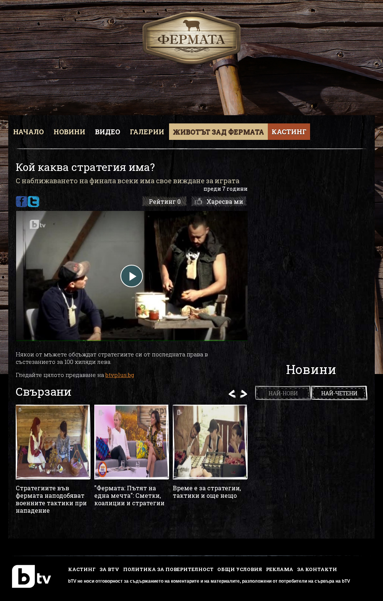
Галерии (147, 131)
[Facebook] (21, 201)
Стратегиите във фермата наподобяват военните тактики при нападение (51, 499)
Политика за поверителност (168, 569)
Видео (107, 131)
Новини (69, 131)
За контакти (317, 569)
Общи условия (239, 569)
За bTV (109, 569)
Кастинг (289, 131)
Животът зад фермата (218, 131)
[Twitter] (33, 201)
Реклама (279, 569)
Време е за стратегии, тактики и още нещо (207, 491)
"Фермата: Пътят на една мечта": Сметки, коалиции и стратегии (129, 495)
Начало (28, 131)
